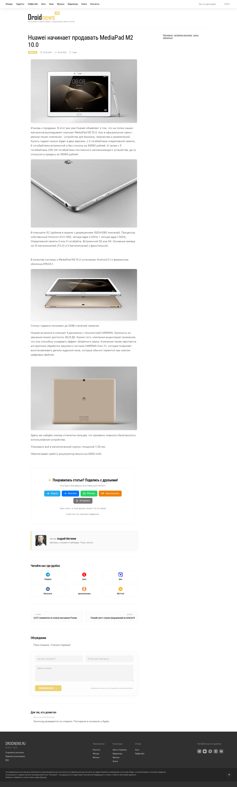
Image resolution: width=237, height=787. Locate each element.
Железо (96, 757)
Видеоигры (73, 4)
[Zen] (205, 751)
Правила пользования (15, 756)
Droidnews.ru (15, 743)
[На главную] (51, 15)
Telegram (54, 493)
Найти (227, 4)
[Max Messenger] (210, 751)
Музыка (60, 4)
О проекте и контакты (14, 752)
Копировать (85, 500)
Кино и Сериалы (120, 750)
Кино (51, 4)
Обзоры (9, 4)
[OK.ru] (216, 751)
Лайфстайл (33, 4)
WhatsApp (91, 493)
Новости (32, 52)
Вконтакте (72, 493)
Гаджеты (20, 4)
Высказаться (48, 688)
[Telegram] (199, 751)
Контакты (94, 4)
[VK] (221, 751)
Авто (43, 4)
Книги (84, 4)
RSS (7, 760)
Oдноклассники (110, 493)
